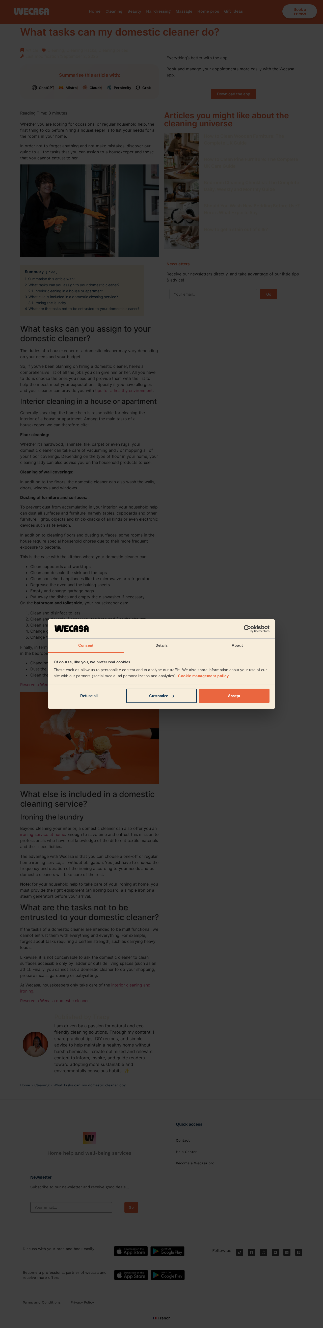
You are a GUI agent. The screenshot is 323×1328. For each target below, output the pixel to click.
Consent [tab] (85, 645)
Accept (234, 696)
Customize (158, 696)
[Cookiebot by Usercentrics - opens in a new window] (247, 629)
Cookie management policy (203, 676)
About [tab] (237, 645)
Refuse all (89, 696)
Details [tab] (161, 645)
